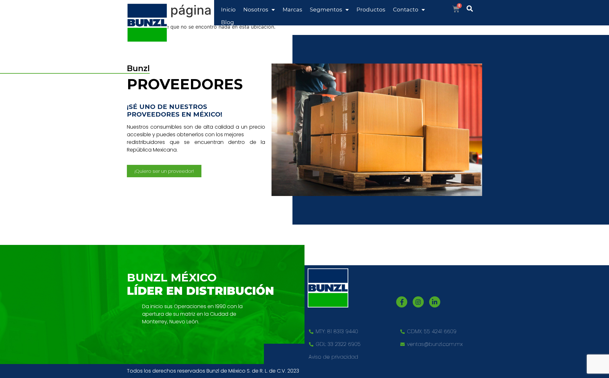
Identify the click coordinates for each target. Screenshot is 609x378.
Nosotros (255, 9)
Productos (371, 9)
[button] (164, 171)
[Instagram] (418, 301)
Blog (227, 22)
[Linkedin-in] (434, 301)
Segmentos (326, 9)
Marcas (292, 9)
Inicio (228, 9)
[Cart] (456, 9)
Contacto (405, 9)
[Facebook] (401, 301)
